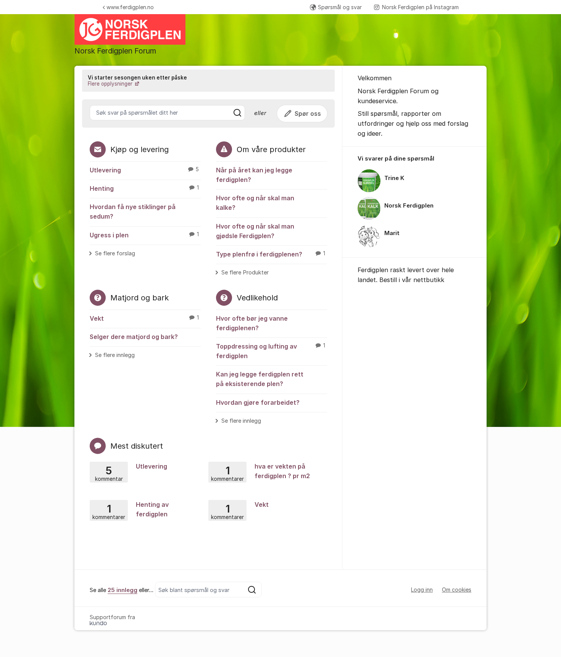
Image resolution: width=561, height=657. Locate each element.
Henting (144, 188)
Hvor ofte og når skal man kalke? (255, 202)
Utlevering (144, 170)
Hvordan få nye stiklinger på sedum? (133, 211)
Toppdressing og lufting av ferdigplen (270, 351)
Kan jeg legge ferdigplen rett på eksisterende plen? (259, 379)
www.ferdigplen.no (130, 7)
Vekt (144, 318)
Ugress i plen (144, 235)
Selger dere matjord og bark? (134, 337)
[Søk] (237, 113)
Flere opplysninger (111, 84)
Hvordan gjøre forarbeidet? (258, 402)
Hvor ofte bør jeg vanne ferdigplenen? (252, 323)
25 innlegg (122, 590)
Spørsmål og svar (340, 7)
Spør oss (308, 113)
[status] (208, 81)
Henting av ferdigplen (130, 510)
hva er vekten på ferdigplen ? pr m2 (260, 471)
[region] (414, 202)
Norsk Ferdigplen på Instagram (420, 7)
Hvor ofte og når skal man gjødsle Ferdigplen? (255, 231)
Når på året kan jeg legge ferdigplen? (254, 174)
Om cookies (456, 589)
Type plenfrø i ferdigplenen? (270, 254)
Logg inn (422, 589)
